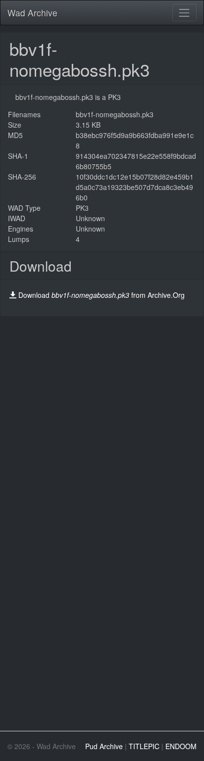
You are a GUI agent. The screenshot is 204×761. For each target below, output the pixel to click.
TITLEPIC (144, 746)
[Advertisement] (102, 419)
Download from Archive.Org (101, 295)
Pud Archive (104, 746)
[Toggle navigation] (184, 12)
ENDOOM (181, 746)
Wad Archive (32, 12)
